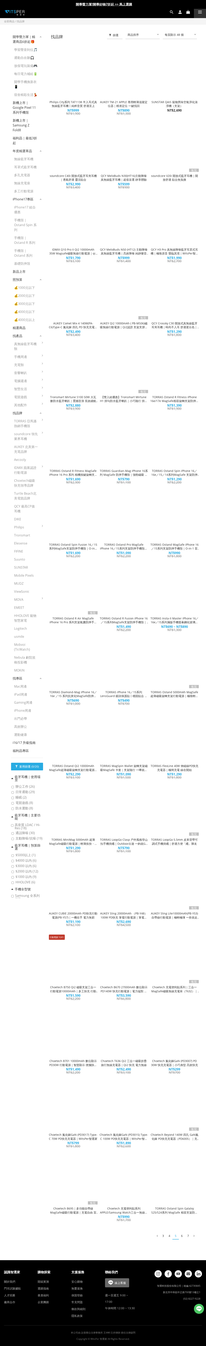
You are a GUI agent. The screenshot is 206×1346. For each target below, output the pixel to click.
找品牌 (21, 21)
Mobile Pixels (24, 575)
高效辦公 (20, 726)
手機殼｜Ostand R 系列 (24, 240)
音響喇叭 (20, 373)
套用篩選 (29, 766)
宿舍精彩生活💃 (25, 94)
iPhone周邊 (22, 710)
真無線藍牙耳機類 (25, 346)
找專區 (17, 678)
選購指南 (43, 1288)
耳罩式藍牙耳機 (25, 167)
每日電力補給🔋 (25, 74)
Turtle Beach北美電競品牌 (25, 495)
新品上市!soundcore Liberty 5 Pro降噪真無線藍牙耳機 (104, 5)
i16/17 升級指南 (24, 742)
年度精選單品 (22, 151)
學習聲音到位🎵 (25, 49)
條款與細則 (78, 1309)
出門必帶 (20, 718)
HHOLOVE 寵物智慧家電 (25, 618)
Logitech (20, 628)
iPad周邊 (20, 694)
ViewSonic (21, 591)
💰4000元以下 (24, 312)
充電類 (19, 365)
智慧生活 (20, 389)
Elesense (20, 543)
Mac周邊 (20, 686)
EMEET (19, 607)
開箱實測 (43, 1281)
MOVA (18, 599)
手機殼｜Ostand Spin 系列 (25, 225)
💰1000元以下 (24, 287)
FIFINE (18, 551)
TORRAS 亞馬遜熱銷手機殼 (25, 423)
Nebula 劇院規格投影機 (24, 659)
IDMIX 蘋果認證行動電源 (25, 470)
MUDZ (19, 583)
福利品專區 (21, 750)
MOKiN (19, 670)
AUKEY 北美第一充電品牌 (26, 449)
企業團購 (43, 1302)
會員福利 (43, 1295)
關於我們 (9, 1281)
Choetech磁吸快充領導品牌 (24, 483)
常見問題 (77, 1302)
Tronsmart (22, 535)
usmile (19, 636)
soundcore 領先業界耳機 (26, 436)
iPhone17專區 (23, 199)
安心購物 (77, 1281)
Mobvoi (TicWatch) (22, 647)
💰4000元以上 (24, 320)
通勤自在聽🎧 (24, 57)
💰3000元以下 (24, 303)
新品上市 (19, 271)
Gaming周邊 (23, 702)
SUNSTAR (21, 567)
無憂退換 (77, 1288)
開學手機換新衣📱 (25, 84)
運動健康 (20, 734)
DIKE (17, 519)
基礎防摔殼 (22, 263)
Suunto (19, 559)
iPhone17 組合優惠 (25, 209)
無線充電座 (22, 183)
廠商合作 (9, 1302)
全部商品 (9, 21)
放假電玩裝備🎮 (25, 66)
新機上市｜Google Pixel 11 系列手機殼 (24, 107)
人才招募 (9, 1295)
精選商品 (19, 328)
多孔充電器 (22, 175)
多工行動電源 (23, 191)
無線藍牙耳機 (23, 159)
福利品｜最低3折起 (25, 140)
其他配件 (20, 405)
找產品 (17, 336)
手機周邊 (20, 357)
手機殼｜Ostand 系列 (23, 253)
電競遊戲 (20, 397)
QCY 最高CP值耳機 (24, 508)
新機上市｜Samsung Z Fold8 (21, 125)
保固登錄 (77, 1295)
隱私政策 (77, 1316)
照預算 (17, 279)
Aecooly (20, 459)
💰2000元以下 (24, 295)
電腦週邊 (20, 381)
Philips (19, 527)
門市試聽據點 (12, 1288)
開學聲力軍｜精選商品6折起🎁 (24, 39)
